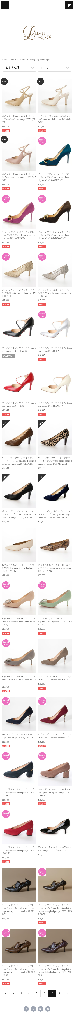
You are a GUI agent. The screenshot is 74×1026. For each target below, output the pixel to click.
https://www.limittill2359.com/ (47, 1009)
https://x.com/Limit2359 (33, 1009)
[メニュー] (5, 5)
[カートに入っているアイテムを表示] (69, 5)
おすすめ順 (12, 67)
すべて (45, 67)
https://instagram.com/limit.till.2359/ (40, 1009)
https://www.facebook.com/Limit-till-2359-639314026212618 (26, 1009)
